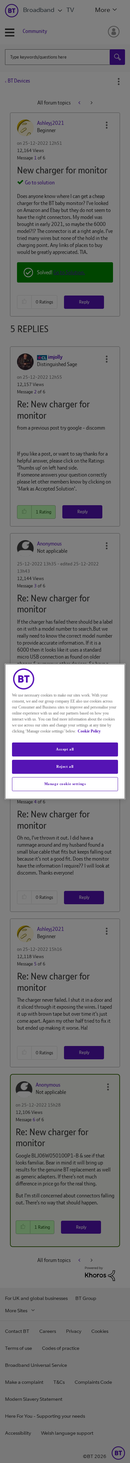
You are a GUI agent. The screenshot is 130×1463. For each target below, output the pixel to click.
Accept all (65, 749)
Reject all (65, 766)
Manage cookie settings (65, 784)
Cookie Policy (89, 731)
